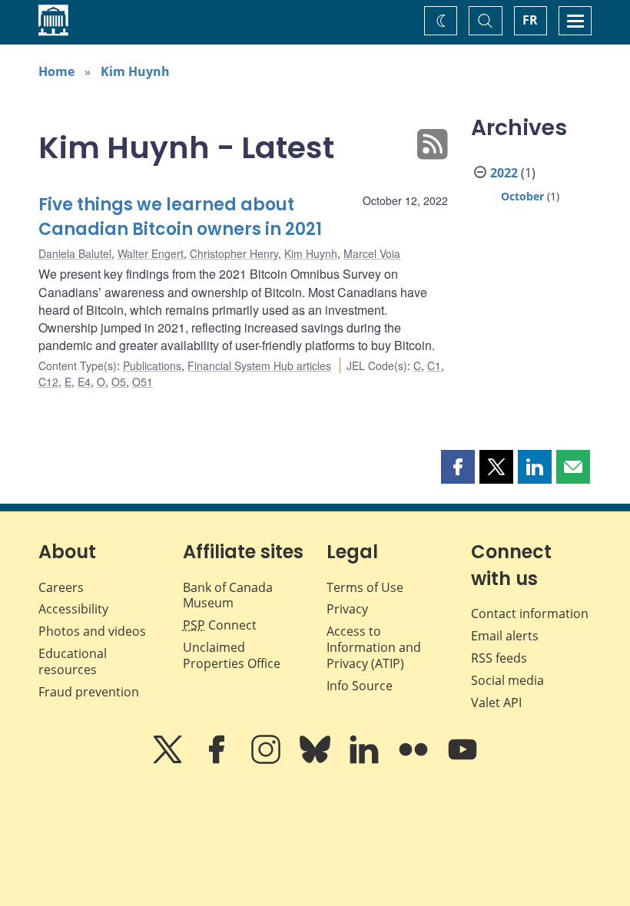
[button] (458, 467)
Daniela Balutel (74, 253)
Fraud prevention (88, 691)
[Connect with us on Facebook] (218, 760)
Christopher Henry (234, 253)
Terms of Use (365, 587)
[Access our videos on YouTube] (462, 760)
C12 (48, 381)
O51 (142, 381)
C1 (434, 365)
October (522, 196)
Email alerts (505, 635)
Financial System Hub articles (259, 365)
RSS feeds (499, 658)
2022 (504, 172)
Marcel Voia (371, 253)
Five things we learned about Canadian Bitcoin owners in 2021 (180, 217)
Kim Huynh (135, 71)
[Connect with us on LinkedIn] (365, 760)
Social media (507, 680)
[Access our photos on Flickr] (414, 760)
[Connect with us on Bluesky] (316, 760)
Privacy (347, 608)
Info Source (360, 685)
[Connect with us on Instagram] (267, 760)
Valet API (496, 702)
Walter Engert (151, 253)
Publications (152, 365)
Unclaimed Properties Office (231, 655)
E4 (84, 381)
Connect (220, 625)
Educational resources (72, 661)
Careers (61, 587)
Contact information (530, 613)
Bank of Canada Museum (228, 595)
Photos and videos (92, 631)
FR (530, 20)
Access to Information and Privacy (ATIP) (374, 647)
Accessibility (73, 608)
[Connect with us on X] (169, 760)
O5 (118, 381)
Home (56, 71)
